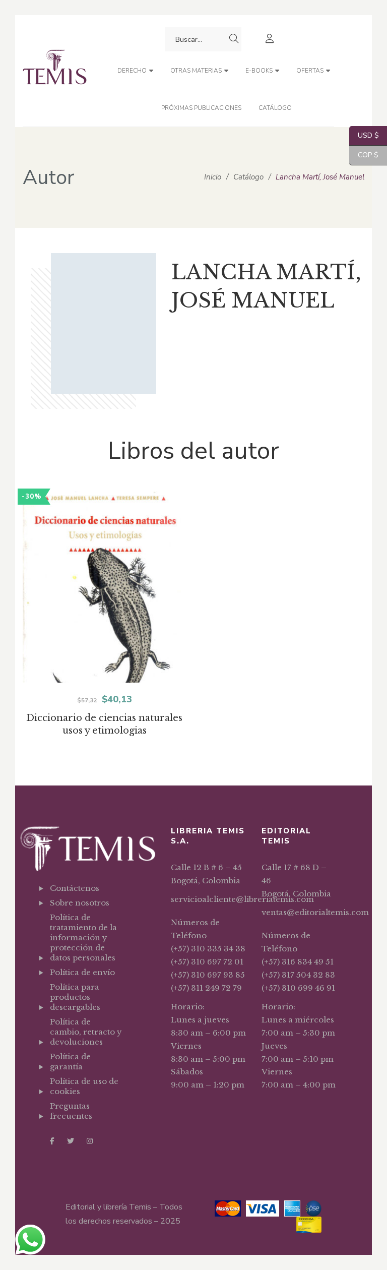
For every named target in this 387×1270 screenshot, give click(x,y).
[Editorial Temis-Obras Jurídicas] (55, 71)
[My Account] (271, 39)
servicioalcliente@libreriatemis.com (242, 899)
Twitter (70, 1140)
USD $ (364, 135)
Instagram (90, 1140)
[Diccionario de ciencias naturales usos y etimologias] (104, 605)
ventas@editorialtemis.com (315, 912)
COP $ (363, 155)
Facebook (52, 1140)
